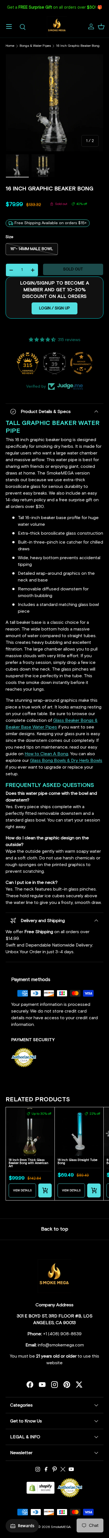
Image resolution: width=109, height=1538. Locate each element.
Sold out (73, 269)
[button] (101, 26)
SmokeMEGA (61, 1527)
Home (10, 46)
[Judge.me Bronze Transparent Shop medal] (81, 363)
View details (22, 1190)
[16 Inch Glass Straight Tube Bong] (79, 1131)
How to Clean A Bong (46, 754)
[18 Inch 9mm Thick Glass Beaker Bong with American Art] (30, 1131)
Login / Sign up (54, 308)
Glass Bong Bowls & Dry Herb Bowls (66, 760)
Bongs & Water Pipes (35, 46)
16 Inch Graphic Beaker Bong (77, 46)
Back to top (54, 1229)
